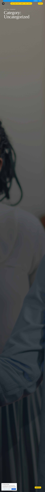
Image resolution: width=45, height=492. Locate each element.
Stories (26, 3)
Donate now (38, 487)
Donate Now (40, 3)
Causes (15, 3)
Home (12, 3)
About (18, 3)
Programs (22, 3)
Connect (29, 3)
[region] (9, 487)
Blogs (8, 9)
